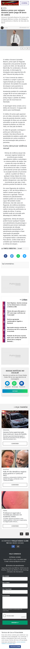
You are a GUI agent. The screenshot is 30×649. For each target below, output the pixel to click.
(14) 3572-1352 (11, 559)
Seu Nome (5, 576)
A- (22, 48)
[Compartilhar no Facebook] (6, 256)
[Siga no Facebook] (13, 546)
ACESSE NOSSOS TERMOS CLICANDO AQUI (13, 642)
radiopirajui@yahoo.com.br (17, 561)
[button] (27, 534)
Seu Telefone (7, 589)
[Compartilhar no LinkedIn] (25, 256)
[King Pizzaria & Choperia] (15, 284)
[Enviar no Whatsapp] (18, 256)
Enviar (14, 622)
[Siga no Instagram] (18, 546)
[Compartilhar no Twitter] (12, 256)
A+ (27, 48)
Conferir (15, 443)
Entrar (15, 391)
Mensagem (6, 595)
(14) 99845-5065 (21, 559)
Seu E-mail (6, 582)
